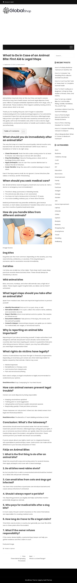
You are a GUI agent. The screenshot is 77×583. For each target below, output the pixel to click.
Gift (56, 201)
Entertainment (60, 177)
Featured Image (8, 544)
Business (58, 153)
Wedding (58, 238)
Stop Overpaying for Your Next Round (28, 382)
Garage (57, 194)
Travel (57, 235)
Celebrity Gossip (60, 157)
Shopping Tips (60, 228)
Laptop (57, 208)
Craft (57, 160)
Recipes (57, 221)
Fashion (57, 184)
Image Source (8, 248)
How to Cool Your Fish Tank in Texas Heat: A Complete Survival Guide (64, 83)
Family (57, 180)
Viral (39, 580)
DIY (56, 167)
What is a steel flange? (37, 557)
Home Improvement (62, 204)
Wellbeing (58, 241)
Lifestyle (58, 211)
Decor (57, 164)
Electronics (58, 174)
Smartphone (59, 231)
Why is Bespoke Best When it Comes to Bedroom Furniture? (64, 136)
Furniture (58, 187)
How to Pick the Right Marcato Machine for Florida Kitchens (62, 117)
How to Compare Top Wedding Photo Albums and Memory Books (63, 75)
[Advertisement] (38, 30)
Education (58, 170)
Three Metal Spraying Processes (18, 558)
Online (57, 214)
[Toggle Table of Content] (22, 131)
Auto (56, 150)
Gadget (57, 191)
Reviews (58, 225)
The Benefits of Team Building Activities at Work (32, 417)
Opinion (12, 548)
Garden (57, 197)
